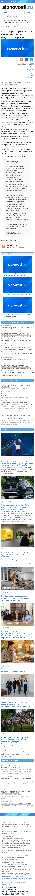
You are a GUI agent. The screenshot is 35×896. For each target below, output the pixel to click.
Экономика (26, 23)
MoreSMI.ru (8, 884)
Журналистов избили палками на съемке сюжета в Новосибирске (17, 385)
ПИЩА (32, 73)
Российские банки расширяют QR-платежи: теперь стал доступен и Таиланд (16, 328)
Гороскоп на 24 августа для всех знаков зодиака (16, 803)
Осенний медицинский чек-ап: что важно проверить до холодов (16, 670)
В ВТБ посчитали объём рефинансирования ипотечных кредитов (14, 360)
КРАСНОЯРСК (14, 1)
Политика (7, 23)
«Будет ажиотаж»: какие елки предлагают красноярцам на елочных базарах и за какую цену (16, 403)
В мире (15, 20)
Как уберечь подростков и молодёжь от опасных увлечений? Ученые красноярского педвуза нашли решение (17, 342)
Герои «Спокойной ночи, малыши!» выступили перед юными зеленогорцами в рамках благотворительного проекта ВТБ (17, 373)
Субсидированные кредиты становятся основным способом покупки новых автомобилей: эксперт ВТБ (17, 348)
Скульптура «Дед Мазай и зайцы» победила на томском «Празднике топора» (15, 766)
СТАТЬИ (7, 430)
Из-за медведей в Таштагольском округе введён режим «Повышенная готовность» (16, 779)
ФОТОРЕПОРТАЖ (11, 380)
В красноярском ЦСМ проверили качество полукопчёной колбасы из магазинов (16, 274)
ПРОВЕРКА (30, 71)
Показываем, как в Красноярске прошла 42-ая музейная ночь (15, 394)
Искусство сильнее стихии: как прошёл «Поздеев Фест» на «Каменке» (15, 554)
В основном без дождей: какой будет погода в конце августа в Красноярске (15, 791)
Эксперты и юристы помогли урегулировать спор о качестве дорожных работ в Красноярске (15, 704)
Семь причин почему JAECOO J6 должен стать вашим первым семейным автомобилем (15, 507)
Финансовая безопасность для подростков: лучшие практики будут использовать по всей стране (17, 354)
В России (22, 20)
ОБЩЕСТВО (30, 66)
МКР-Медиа (13, 17)
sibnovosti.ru (12, 833)
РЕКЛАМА (24, 814)
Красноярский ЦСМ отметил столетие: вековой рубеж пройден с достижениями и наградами (17, 463)
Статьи (5, 17)
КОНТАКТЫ (11, 814)
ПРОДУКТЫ (30, 70)
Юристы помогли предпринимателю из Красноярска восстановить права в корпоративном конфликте (17, 634)
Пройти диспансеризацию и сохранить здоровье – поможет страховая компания (15, 598)
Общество (16, 23)
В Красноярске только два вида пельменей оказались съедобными (16, 295)
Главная (4, 26)
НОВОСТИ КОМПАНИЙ (13, 322)
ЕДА (32, 75)
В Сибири (7, 20)
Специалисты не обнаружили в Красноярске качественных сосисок (17, 315)
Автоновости (6, 501)
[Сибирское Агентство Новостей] (17, 7)
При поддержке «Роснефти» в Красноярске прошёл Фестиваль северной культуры (16, 739)
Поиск (29, 12)
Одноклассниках (16, 248)
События (5, 549)
